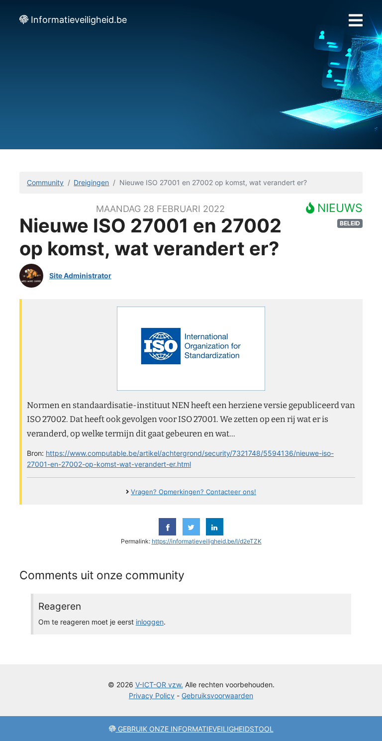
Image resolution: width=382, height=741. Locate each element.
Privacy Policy (152, 695)
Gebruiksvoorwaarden (217, 695)
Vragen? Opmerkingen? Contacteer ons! (193, 492)
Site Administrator (80, 275)
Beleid (350, 223)
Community (45, 182)
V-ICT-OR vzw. (159, 684)
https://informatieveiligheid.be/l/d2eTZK (207, 541)
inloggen (150, 622)
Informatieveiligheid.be (79, 19)
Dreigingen (91, 182)
